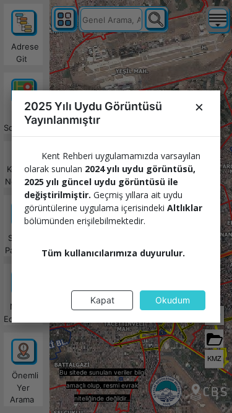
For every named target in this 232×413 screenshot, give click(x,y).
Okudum (172, 300)
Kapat (102, 300)
